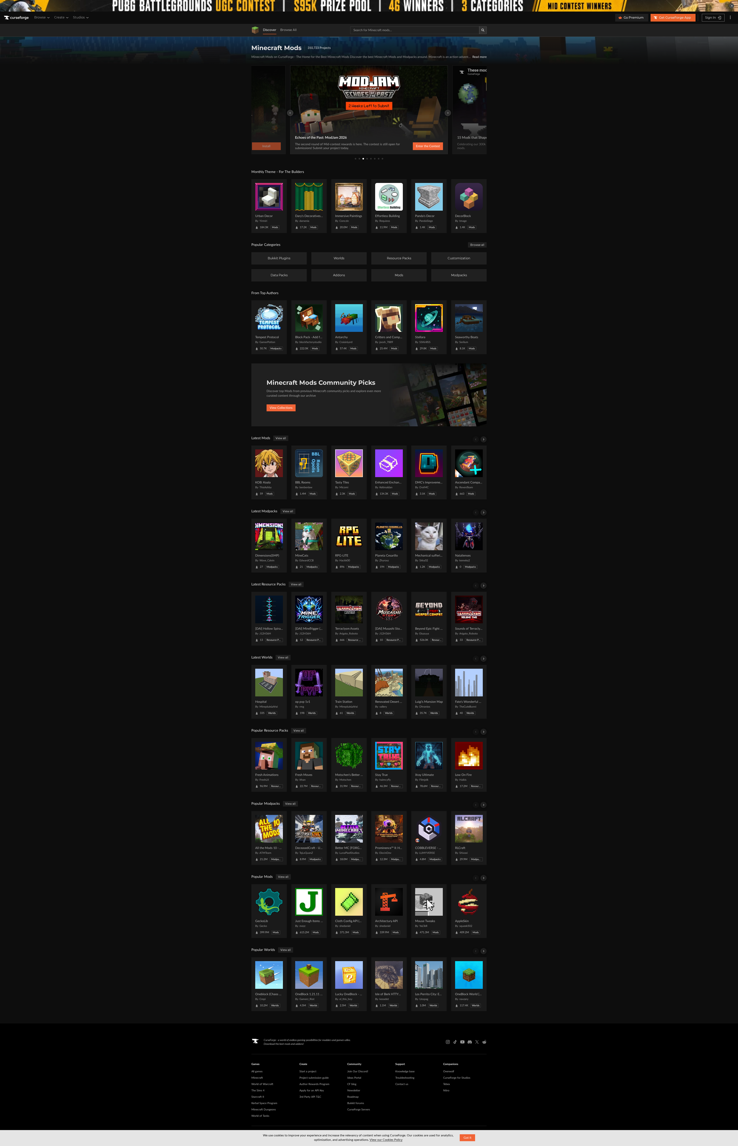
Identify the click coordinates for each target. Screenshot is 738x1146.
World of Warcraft (262, 1084)
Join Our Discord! (357, 1071)
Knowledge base (405, 1071)
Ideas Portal (354, 1078)
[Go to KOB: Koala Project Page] (269, 472)
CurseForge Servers (358, 1109)
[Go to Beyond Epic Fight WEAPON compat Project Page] (429, 619)
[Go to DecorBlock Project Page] (469, 206)
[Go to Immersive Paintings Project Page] (349, 206)
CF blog (351, 1084)
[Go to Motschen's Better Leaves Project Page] (349, 765)
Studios (79, 17)
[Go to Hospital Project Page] (269, 692)
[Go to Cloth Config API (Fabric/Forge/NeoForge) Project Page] (349, 911)
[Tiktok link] (455, 1042)
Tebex (446, 1084)
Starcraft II (257, 1097)
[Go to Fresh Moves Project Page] (309, 765)
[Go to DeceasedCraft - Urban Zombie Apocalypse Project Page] (309, 838)
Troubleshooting (404, 1078)
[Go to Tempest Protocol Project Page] (269, 327)
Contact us (401, 1084)
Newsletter (353, 1090)
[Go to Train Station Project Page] (349, 692)
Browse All (288, 30)
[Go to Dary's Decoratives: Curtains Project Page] (309, 206)
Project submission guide (314, 1078)
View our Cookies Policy (386, 1139)
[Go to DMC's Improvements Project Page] (429, 472)
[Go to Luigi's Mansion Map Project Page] (429, 692)
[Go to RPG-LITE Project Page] (349, 546)
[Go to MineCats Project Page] (309, 546)
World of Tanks (260, 1116)
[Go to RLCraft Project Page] (469, 838)
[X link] (477, 1042)
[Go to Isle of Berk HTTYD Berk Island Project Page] (389, 984)
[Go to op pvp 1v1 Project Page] (309, 692)
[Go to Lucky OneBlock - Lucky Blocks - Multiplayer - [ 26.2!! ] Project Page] (349, 984)
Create (59, 17)
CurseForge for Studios (456, 1078)
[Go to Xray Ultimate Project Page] (429, 765)
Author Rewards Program (314, 1084)
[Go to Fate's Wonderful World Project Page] (469, 692)
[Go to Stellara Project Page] (429, 327)
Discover (269, 30)
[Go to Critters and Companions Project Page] (389, 327)
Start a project (307, 1071)
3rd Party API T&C (310, 1097)
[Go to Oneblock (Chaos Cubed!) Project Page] (269, 984)
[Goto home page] (17, 18)
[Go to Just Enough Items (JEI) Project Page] (309, 911)
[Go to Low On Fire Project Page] (469, 765)
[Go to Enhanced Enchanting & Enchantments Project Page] (389, 472)
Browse (40, 17)
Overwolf (448, 1071)
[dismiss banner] (732, 5)
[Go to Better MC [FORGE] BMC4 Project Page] (349, 838)
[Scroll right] (483, 439)
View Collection (418, 146)
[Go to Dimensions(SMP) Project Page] (269, 546)
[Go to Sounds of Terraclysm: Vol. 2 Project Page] (469, 619)
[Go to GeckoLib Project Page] (269, 911)
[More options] (730, 18)
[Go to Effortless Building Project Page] (389, 206)
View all (281, 438)
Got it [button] (467, 1137)
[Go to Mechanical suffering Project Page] (429, 546)
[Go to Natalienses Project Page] (469, 546)
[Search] (483, 30)
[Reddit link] (484, 1042)
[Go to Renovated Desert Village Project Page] (389, 692)
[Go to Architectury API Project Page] (389, 911)
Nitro (446, 1090)
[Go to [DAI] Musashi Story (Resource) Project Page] (389, 619)
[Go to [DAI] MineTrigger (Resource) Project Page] (309, 619)
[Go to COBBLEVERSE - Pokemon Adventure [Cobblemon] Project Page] (429, 838)
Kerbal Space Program (264, 1103)
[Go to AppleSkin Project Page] (469, 911)
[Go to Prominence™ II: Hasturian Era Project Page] (389, 838)
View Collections (281, 407)
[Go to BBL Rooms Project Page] (309, 472)
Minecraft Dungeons (263, 1109)
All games (257, 1071)
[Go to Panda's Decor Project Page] (429, 206)
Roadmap (353, 1097)
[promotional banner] (369, 6)
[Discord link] (469, 1042)
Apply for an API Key (311, 1090)
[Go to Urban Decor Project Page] (269, 206)
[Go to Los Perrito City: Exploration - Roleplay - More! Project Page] (429, 984)
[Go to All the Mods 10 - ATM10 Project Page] (269, 838)
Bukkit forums (355, 1103)
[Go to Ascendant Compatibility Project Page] (469, 472)
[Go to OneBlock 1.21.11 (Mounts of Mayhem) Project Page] (309, 984)
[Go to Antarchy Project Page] (349, 327)
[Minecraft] (255, 30)
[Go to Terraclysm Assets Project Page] (349, 619)
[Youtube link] (462, 1042)
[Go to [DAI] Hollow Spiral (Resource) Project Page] (269, 619)
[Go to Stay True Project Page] (389, 765)
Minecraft (257, 1078)
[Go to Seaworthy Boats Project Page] (469, 327)
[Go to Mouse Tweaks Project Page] (429, 911)
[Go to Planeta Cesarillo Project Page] (389, 546)
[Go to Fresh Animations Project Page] (269, 765)
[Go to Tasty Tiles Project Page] (349, 472)
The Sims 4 (257, 1090)
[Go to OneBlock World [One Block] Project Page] (469, 984)
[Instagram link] (447, 1042)
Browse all (477, 245)
